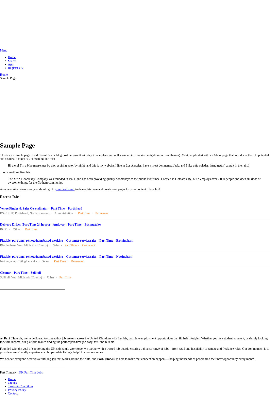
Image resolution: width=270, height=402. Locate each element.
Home (12, 57)
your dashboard (65, 189)
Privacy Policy (17, 390)
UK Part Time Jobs (31, 372)
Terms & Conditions (20, 386)
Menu (3, 50)
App (10, 64)
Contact (13, 393)
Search (12, 60)
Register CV (16, 68)
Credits (12, 382)
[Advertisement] (135, 110)
